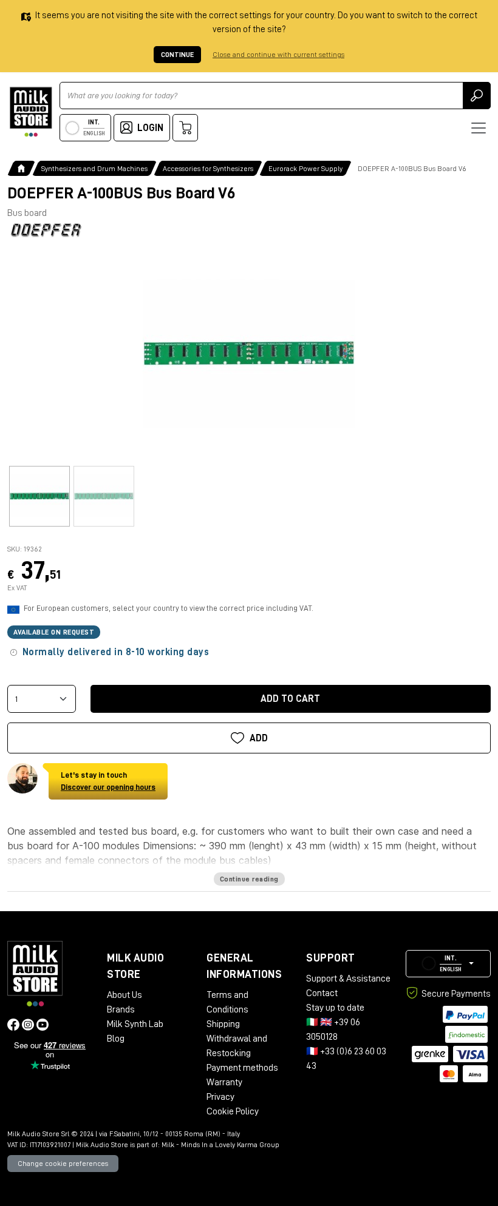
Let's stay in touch (108, 781)
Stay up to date (335, 1007)
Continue (177, 54)
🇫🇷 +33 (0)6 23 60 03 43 (346, 1058)
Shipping (223, 1024)
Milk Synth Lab (135, 1024)
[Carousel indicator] (39, 496)
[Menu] (478, 128)
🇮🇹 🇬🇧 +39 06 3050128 (333, 1029)
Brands (121, 1009)
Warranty (224, 1082)
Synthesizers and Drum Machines (94, 168)
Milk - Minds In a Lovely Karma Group (220, 1144)
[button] (448, 964)
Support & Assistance (348, 978)
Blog (115, 1038)
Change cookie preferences (63, 1163)
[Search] (477, 95)
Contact (322, 993)
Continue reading (249, 879)
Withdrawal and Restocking (236, 1046)
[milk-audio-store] (31, 112)
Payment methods (242, 1068)
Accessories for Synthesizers (208, 168)
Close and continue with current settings (278, 54)
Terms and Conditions (227, 1002)
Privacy (220, 1097)
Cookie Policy (232, 1111)
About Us (124, 995)
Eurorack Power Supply (305, 168)
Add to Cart (290, 699)
